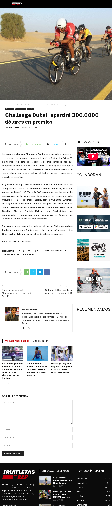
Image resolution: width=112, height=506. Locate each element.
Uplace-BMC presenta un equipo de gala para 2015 (59, 291)
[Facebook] (47, 272)
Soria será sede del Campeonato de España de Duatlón (17, 293)
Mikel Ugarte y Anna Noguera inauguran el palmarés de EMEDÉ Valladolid (61, 368)
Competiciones (20, 109)
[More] (65, 144)
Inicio (7, 105)
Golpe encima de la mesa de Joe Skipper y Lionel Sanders (62, 480)
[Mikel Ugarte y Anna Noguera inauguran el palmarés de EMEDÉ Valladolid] (62, 353)
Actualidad (17, 105)
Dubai (67, 251)
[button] (81, 3)
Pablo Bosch (14, 128)
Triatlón (30, 109)
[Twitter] (33, 272)
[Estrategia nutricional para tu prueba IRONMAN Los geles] (45, 494)
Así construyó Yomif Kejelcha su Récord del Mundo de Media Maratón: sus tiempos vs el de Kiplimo (12, 370)
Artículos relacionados (16, 340)
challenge (20, 251)
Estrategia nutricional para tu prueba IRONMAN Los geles (62, 494)
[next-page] (8, 384)
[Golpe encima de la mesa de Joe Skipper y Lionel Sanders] (45, 480)
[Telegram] (40, 272)
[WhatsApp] (26, 272)
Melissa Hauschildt (11, 254)
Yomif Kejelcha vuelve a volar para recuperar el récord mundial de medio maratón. (37, 369)
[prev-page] (4, 384)
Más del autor (40, 340)
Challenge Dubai (35, 251)
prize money (28, 254)
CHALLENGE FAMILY (53, 251)
